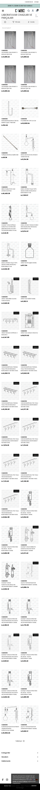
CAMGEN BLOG (29, 2)
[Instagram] (7, 780)
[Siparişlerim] (33, 11)
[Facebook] (2, 780)
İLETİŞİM (36, 2)
